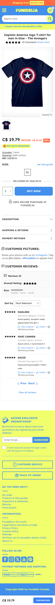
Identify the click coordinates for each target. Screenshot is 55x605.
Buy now (34, 191)
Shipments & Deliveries (15, 501)
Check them (43, 42)
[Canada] (5, 559)
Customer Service (29, 464)
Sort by (9, 303)
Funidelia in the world (14, 521)
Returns (6, 504)
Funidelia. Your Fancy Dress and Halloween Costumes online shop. (27, 10)
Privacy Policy (10, 528)
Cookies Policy (10, 531)
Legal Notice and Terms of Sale (19, 524)
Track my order (29, 475)
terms (18, 450)
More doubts (9, 507)
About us (7, 540)
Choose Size (43, 600)
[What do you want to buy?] (4, 10)
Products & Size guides (15, 498)
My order (7, 494)
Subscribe (41, 439)
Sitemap (7, 534)
